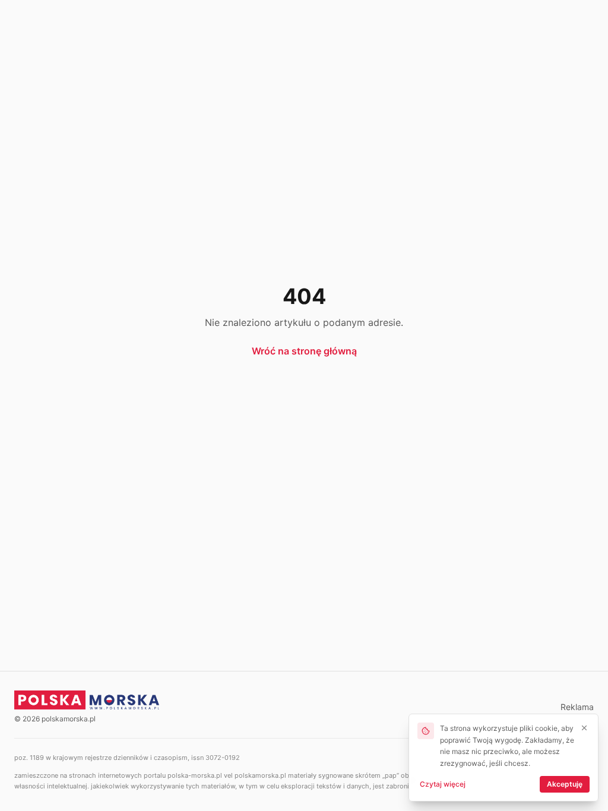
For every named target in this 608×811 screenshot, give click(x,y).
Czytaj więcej (443, 784)
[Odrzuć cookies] (584, 727)
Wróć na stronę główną (304, 351)
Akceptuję (564, 784)
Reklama (577, 707)
